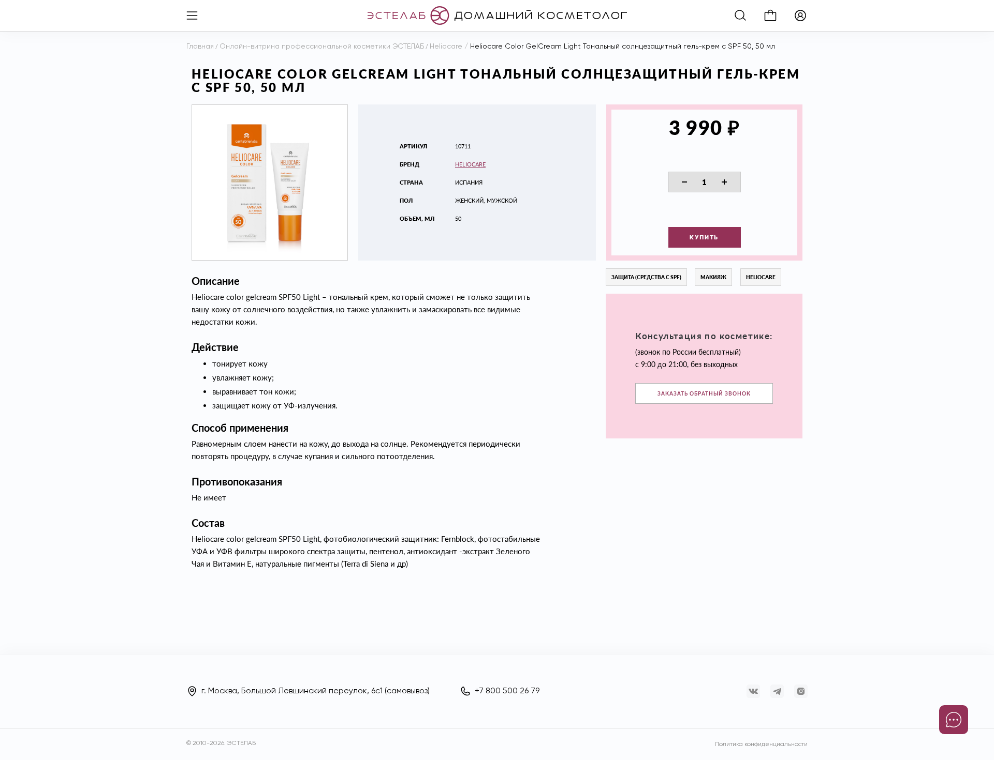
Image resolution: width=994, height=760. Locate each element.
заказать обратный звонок (704, 393)
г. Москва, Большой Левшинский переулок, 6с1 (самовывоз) (315, 691)
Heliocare (470, 164)
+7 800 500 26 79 (507, 691)
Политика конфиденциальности (761, 744)
